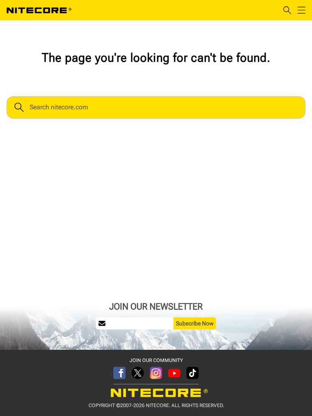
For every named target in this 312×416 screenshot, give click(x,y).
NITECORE (39, 10)
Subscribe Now (195, 323)
